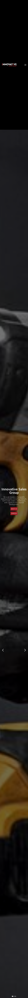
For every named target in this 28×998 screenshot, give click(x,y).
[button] (25, 65)
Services (14, 513)
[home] (9, 65)
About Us (14, 509)
